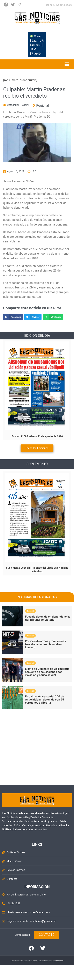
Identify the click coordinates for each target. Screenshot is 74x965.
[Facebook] (6, 4)
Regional (42, 105)
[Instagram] (19, 4)
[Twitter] (13, 4)
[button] (13, 317)
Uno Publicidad (57, 961)
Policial (25, 105)
